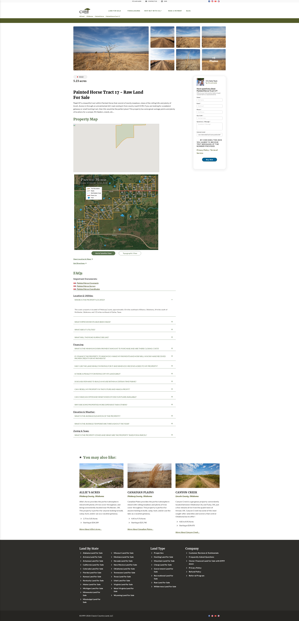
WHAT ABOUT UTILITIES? (85, 330)
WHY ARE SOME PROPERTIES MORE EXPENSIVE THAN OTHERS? (101, 405)
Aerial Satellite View (103, 253)
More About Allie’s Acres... (90, 529)
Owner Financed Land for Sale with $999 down (207, 562)
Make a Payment (175, 11)
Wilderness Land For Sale (165, 586)
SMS (165, 1)
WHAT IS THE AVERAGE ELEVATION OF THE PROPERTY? (97, 416)
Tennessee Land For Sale (124, 573)
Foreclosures (134, 11)
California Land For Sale (93, 565)
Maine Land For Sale (92, 584)
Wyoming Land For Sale (124, 595)
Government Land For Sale (163, 570)
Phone (199, 109)
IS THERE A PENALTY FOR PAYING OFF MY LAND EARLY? (98, 374)
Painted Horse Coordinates (88, 289)
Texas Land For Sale (122, 577)
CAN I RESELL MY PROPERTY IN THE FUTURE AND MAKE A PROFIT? (102, 389)
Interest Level (201, 132)
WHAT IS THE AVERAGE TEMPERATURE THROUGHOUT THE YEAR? (102, 424)
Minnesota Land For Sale (91, 593)
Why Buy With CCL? (152, 11)
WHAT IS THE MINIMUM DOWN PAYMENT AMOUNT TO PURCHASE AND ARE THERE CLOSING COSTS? (117, 349)
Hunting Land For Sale (163, 557)
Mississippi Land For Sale (92, 600)
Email (199, 103)
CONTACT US (152, 1)
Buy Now (209, 160)
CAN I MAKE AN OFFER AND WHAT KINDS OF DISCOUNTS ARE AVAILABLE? (106, 397)
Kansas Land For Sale (92, 577)
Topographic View (130, 253)
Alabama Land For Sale (93, 553)
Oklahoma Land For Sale (124, 569)
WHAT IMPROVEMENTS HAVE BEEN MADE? (93, 322)
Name (199, 97)
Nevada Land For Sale (123, 561)
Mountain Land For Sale (164, 561)
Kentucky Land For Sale (93, 580)
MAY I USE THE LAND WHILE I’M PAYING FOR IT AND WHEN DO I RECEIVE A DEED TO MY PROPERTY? (116, 366)
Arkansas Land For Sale (93, 561)
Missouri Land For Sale (124, 553)
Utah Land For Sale (122, 580)
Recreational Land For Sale (163, 577)
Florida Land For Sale (92, 573)
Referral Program (196, 576)
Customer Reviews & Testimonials (204, 553)
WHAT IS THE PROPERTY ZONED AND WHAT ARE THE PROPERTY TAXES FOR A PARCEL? (111, 435)
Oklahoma (89, 16)
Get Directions (79, 263)
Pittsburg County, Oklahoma (91, 496)
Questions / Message (203, 121)
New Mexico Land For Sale (125, 565)
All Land (81, 16)
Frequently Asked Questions (201, 557)
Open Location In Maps (82, 259)
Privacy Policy (203, 150)
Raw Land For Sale (162, 582)
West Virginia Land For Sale (124, 589)
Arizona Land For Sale (92, 557)
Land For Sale (114, 11)
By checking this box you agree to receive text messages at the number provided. (209, 143)
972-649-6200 (136, 1)
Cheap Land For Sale (163, 565)
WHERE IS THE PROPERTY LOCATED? (90, 300)
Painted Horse (99, 16)
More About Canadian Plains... (140, 529)
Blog (188, 11)
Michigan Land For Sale (93, 588)
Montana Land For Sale (124, 557)
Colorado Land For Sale (93, 569)
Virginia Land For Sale (123, 584)
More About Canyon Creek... (187, 532)
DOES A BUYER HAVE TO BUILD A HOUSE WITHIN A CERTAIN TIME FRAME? (105, 381)
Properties (159, 553)
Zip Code (200, 115)
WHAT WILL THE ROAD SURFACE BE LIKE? (92, 337)
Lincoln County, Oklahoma (187, 496)
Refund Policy (195, 572)
